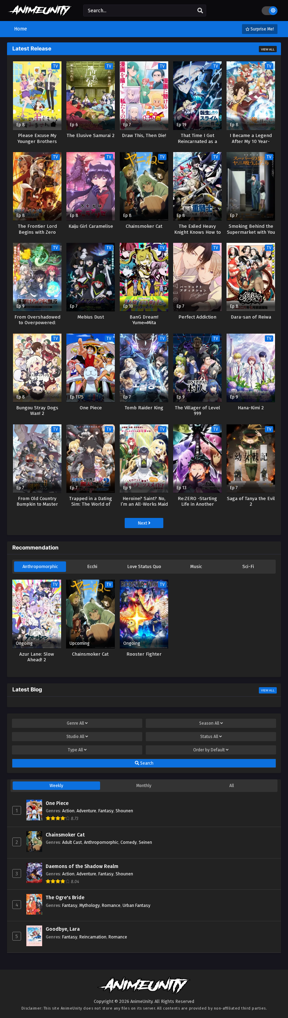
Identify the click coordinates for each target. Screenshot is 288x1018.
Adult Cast (72, 842)
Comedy (128, 842)
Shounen (124, 810)
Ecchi (92, 566)
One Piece (57, 803)
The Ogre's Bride (65, 898)
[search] (200, 11)
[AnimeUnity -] (40, 13)
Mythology (89, 905)
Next (143, 523)
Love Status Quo (144, 566)
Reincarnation (92, 937)
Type (75, 749)
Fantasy (105, 810)
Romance (111, 905)
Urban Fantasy (136, 905)
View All (268, 49)
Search (146, 763)
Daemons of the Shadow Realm (82, 866)
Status (209, 736)
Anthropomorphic (40, 566)
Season (209, 723)
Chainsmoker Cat (65, 835)
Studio (75, 736)
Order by (209, 749)
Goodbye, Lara (63, 929)
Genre (75, 723)
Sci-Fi (248, 566)
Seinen (145, 842)
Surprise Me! (261, 29)
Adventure (86, 810)
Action (68, 810)
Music (196, 566)
